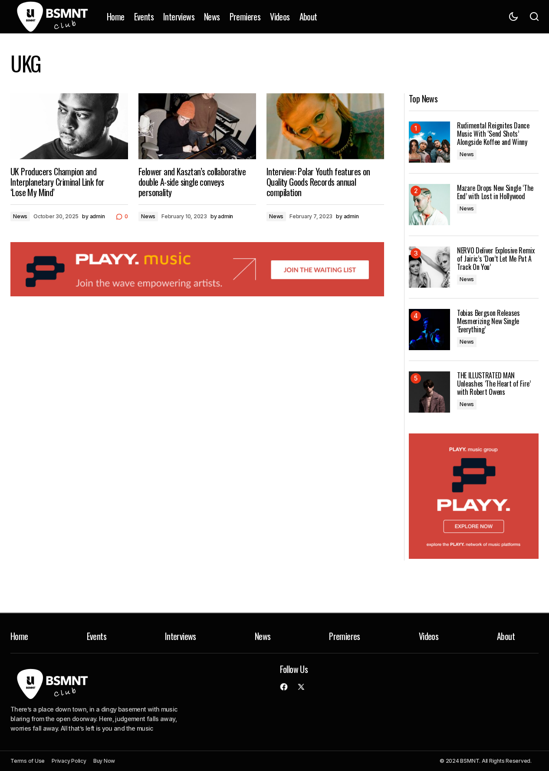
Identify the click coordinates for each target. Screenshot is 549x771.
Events (96, 636)
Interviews (180, 636)
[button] (513, 16)
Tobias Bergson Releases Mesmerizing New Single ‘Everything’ (488, 321)
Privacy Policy (69, 761)
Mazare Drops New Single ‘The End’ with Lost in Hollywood (495, 192)
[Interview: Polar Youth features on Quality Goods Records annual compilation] (325, 126)
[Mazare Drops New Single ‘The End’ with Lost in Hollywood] (429, 204)
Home (19, 636)
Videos (428, 636)
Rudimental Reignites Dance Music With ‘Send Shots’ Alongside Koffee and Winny (493, 134)
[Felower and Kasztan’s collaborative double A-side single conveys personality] (197, 126)
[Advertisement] (197, 269)
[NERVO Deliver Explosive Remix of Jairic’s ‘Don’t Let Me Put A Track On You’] (429, 267)
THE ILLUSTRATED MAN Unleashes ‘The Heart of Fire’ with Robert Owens (494, 384)
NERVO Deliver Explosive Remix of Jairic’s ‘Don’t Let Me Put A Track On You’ (496, 259)
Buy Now (104, 761)
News (20, 216)
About (506, 636)
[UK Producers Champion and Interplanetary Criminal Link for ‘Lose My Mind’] (69, 126)
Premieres (344, 636)
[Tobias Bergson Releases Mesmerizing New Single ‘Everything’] (429, 329)
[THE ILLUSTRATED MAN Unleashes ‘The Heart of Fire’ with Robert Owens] (429, 392)
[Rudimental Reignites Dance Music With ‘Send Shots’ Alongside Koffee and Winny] (429, 142)
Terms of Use (27, 761)
